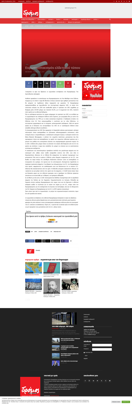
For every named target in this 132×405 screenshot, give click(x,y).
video (33, 22)
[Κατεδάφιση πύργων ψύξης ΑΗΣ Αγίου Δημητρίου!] (56, 355)
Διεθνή (58, 19)
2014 (32, 231)
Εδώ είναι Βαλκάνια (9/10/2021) (32, 274)
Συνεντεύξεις (41, 19)
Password (86, 348)
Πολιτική (50, 19)
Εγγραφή (85, 117)
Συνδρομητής (49, 1)
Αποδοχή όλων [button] (126, 401)
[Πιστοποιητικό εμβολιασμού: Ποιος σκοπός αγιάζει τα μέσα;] (51, 268)
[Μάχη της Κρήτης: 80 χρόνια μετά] (70, 268)
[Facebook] (114, 1)
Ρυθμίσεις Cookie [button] (116, 401)
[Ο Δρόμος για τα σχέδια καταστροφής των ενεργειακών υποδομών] (56, 348)
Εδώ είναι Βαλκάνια (29, 272)
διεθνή (27, 64)
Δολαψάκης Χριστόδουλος (44, 231)
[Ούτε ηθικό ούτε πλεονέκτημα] (56, 363)
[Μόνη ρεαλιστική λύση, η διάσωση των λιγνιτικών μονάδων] (56, 340)
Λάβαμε (40, 22)
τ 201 (51, 231)
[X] (127, 1)
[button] (110, 19)
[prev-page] (26, 300)
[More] (74, 84)
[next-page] (29, 300)
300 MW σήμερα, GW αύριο (63, 326)
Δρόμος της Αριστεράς (74, 22)
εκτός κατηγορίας (65, 272)
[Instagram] (116, 1)
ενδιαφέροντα (50, 22)
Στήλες (95, 19)
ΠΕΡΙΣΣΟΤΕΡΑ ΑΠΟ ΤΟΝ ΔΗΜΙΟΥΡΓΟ (54, 260)
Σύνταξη (30, 71)
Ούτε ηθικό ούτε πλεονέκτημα (69, 361)
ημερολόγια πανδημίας (48, 272)
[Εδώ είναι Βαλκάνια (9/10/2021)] (33, 267)
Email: (84, 113)
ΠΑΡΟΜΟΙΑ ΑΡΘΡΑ (32, 260)
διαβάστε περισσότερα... (50, 392)
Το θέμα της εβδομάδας (27, 19)
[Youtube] (129, 1)
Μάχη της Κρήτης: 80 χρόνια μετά (69, 274)
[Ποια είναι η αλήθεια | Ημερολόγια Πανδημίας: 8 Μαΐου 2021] (70, 284)
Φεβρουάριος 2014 (57, 231)
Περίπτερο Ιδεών (85, 19)
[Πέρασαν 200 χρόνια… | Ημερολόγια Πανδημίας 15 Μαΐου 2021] (33, 284)
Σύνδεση (28, 1)
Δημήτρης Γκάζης (55, 328)
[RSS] (124, 1)
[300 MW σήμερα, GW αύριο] (66, 318)
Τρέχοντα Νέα (61, 22)
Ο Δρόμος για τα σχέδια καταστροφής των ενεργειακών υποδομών (69, 348)
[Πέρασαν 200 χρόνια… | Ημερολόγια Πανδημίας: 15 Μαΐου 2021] (51, 286)
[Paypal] (122, 1)
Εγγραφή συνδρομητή (38, 1)
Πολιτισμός (75, 19)
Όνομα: (84, 108)
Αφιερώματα (24, 22)
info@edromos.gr (91, 334)
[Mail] (119, 1)
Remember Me (88, 352)
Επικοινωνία (21, 1)
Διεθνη (35, 231)
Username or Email (87, 345)
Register (86, 358)
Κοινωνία (65, 19)
